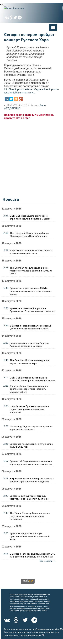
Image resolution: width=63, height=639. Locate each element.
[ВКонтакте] (7, 99)
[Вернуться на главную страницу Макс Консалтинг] (20, 8)
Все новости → (47, 561)
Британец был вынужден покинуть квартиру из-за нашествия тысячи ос (29, 497)
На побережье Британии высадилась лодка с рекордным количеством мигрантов (29, 409)
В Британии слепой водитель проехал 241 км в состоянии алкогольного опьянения (32, 555)
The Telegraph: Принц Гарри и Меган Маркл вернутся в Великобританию (29, 234)
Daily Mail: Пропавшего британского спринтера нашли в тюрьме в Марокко (30, 217)
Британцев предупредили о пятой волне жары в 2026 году (31, 445)
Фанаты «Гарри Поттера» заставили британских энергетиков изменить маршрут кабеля (29, 389)
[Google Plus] (21, 99)
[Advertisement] (31, 159)
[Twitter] (11, 99)
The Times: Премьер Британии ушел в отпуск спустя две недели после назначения (30, 516)
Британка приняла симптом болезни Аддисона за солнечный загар (29, 344)
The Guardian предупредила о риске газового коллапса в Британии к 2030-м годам (31, 270)
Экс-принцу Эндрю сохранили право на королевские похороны (31, 428)
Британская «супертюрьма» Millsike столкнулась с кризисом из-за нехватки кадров (30, 291)
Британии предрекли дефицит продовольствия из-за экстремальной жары (30, 536)
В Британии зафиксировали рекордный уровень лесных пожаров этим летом (31, 327)
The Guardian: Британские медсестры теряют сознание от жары (30, 361)
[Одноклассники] (16, 99)
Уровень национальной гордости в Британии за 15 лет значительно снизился (32, 309)
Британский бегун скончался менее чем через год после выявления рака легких (31, 462)
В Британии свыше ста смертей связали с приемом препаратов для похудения (32, 480)
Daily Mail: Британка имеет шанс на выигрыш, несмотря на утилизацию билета (32, 379)
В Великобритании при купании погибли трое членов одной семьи (31, 252)
